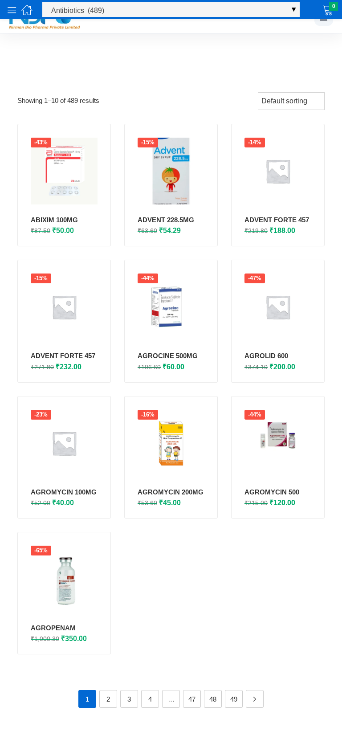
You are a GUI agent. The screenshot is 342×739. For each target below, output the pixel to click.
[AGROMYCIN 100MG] (64, 443)
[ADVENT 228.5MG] (171, 171)
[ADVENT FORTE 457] (277, 171)
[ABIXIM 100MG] (64, 171)
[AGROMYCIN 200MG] (171, 443)
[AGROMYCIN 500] (277, 443)
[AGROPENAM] (64, 579)
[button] (316, 10)
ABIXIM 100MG (54, 220)
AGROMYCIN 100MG (64, 492)
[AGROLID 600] (277, 307)
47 (191, 699)
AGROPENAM (53, 628)
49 (233, 699)
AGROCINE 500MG (168, 355)
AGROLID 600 (266, 355)
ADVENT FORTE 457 (276, 220)
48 (212, 699)
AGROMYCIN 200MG (171, 492)
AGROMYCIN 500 (271, 492)
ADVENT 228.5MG (166, 220)
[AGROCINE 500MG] (171, 307)
